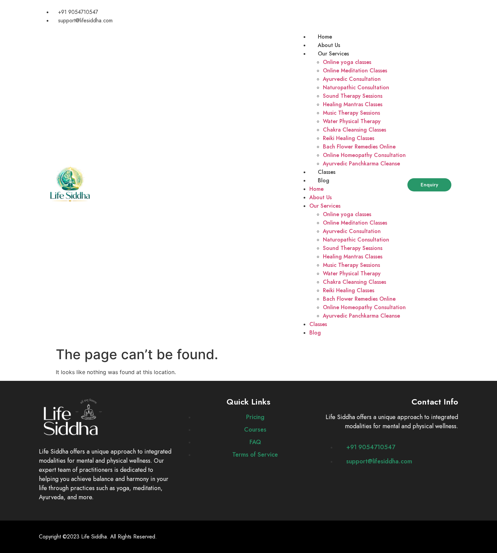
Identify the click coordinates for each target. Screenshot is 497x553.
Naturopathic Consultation (356, 87)
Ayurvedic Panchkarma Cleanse (361, 163)
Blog (323, 180)
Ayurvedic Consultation (352, 79)
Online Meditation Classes (355, 70)
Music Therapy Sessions (351, 113)
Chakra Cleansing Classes (354, 130)
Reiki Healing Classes (348, 138)
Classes (326, 172)
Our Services (333, 53)
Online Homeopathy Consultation (364, 155)
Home (325, 37)
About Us (329, 45)
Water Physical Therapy (352, 121)
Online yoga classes (347, 62)
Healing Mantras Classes (352, 104)
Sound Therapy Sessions (352, 96)
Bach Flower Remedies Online (359, 147)
